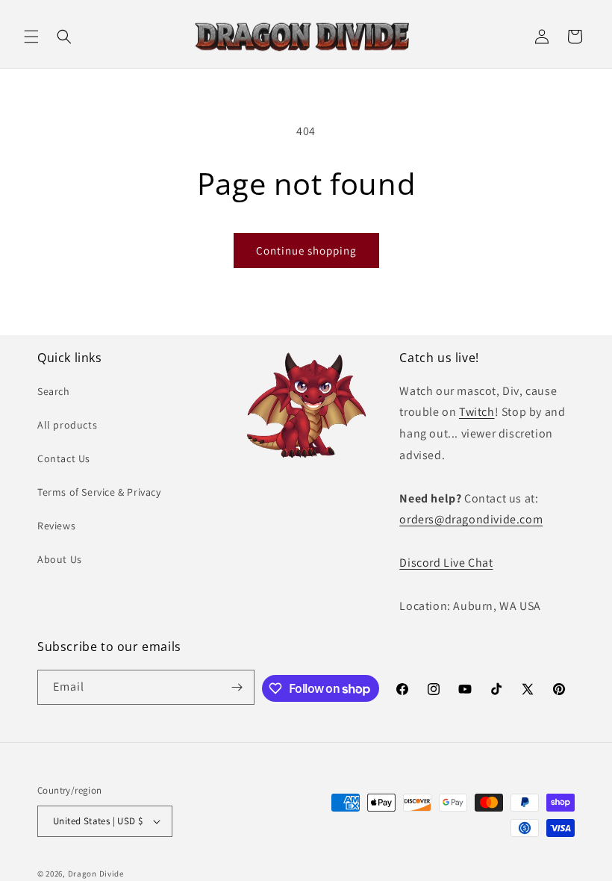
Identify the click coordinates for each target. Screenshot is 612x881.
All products (67, 425)
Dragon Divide (96, 873)
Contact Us (63, 458)
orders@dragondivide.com (471, 519)
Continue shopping (306, 250)
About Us (59, 559)
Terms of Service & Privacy (99, 492)
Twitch (477, 412)
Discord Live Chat (446, 562)
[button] (31, 36)
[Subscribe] (237, 687)
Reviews (56, 525)
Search (53, 391)
